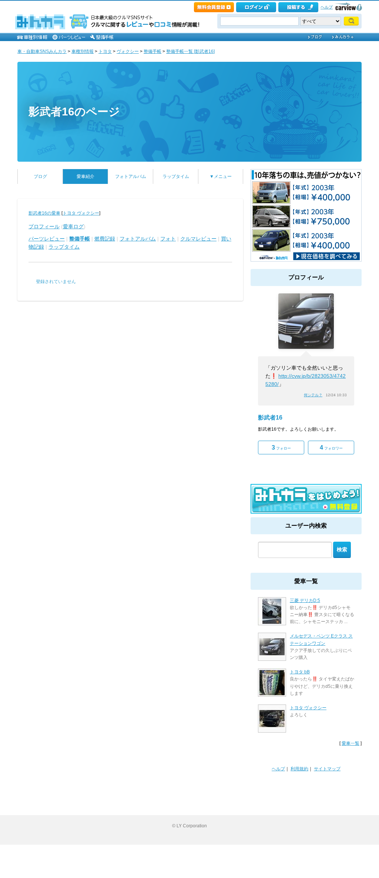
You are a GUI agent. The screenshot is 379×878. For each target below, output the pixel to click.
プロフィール (44, 226)
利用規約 (299, 768)
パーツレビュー (46, 239)
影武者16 (270, 417)
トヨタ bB (300, 672)
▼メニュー (220, 176)
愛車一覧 (350, 743)
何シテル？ (313, 395)
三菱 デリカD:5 (305, 600)
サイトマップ (327, 768)
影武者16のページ (74, 111)
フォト (168, 239)
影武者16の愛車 (44, 213)
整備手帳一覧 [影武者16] (190, 51)
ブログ (40, 176)
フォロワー (331, 447)
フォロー (281, 447)
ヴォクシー (128, 51)
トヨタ (105, 51)
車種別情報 (82, 51)
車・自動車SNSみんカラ (42, 51)
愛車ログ (73, 226)
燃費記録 (104, 239)
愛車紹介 (85, 176)
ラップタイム (175, 176)
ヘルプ (327, 7)
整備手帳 (152, 51)
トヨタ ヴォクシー (81, 213)
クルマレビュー (198, 239)
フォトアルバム (130, 176)
